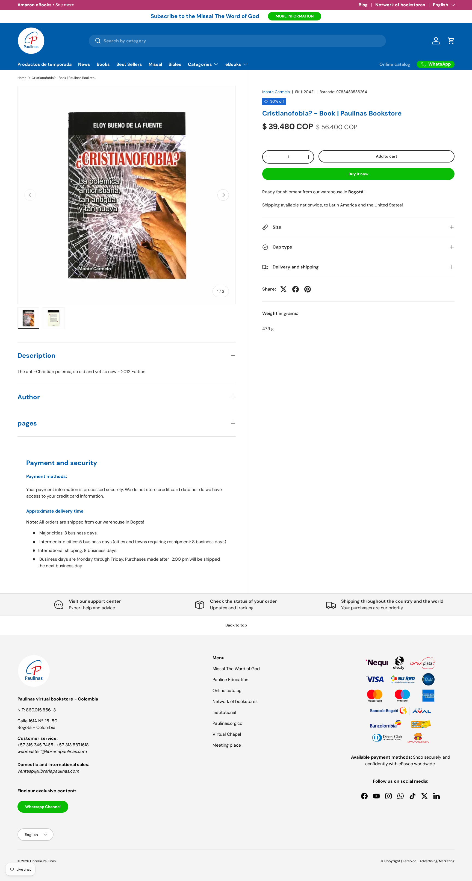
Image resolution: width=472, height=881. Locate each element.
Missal (155, 64)
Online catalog (394, 64)
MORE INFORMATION (295, 16)
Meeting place (227, 745)
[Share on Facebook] (296, 289)
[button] (451, 41)
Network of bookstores (400, 5)
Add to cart (386, 156)
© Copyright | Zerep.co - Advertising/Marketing (418, 861)
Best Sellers (129, 64)
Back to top (236, 625)
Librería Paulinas (43, 861)
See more (64, 5)
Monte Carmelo (276, 91)
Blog (363, 5)
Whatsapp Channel (43, 806)
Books (103, 64)
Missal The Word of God (236, 669)
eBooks (233, 64)
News (84, 64)
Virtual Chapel (227, 734)
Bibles (175, 64)
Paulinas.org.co (227, 723)
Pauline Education (230, 679)
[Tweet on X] (284, 289)
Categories (200, 64)
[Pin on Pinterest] (308, 289)
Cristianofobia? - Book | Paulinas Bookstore (64, 77)
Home (21, 77)
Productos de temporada (44, 64)
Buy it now (358, 174)
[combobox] (237, 41)
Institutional (224, 712)
